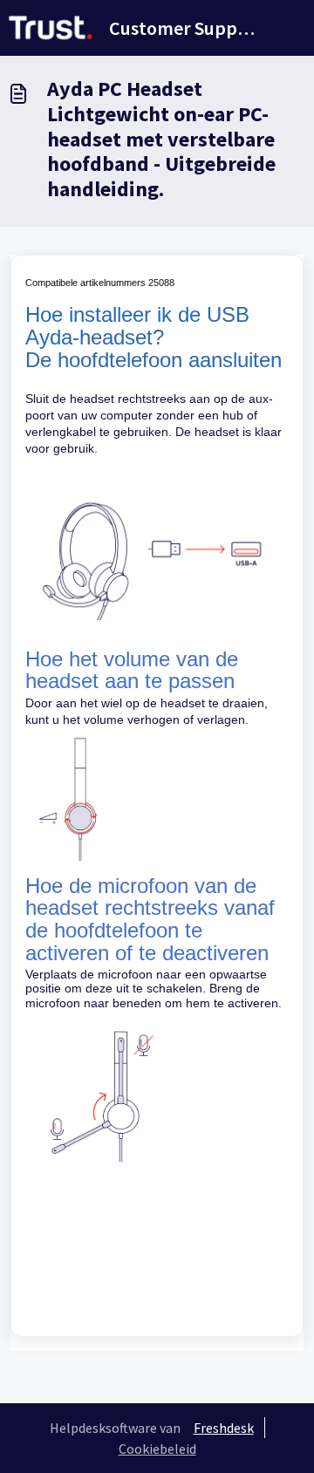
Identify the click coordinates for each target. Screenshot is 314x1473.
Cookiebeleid (157, 1448)
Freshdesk (224, 1427)
